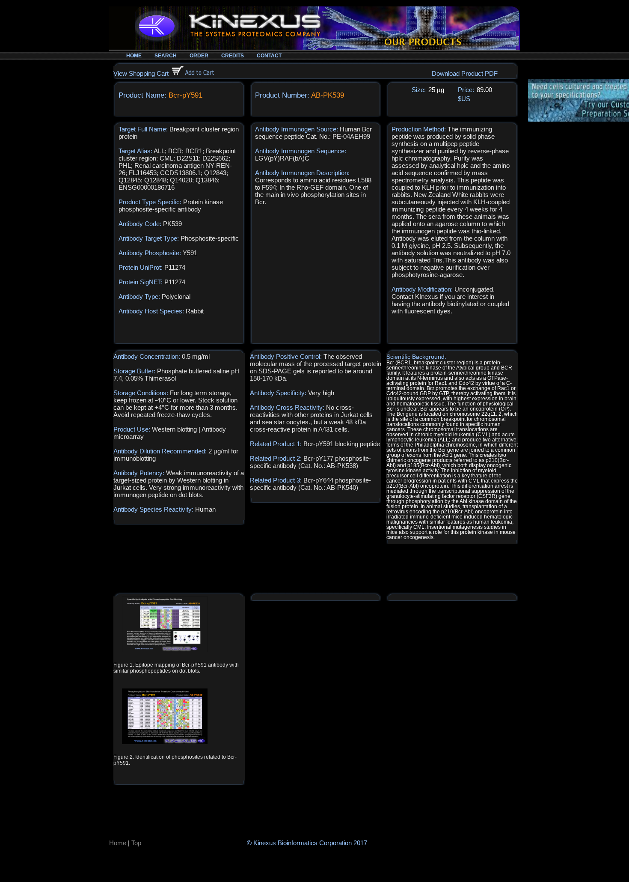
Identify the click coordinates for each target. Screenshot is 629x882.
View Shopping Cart (141, 73)
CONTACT (269, 56)
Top (136, 842)
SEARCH (165, 56)
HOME (134, 56)
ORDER (199, 56)
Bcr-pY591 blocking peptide (341, 443)
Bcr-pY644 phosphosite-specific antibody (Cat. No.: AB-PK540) (310, 484)
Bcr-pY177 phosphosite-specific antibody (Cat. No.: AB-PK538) (310, 462)
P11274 (174, 267)
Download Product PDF (465, 73)
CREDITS (232, 56)
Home (117, 842)
